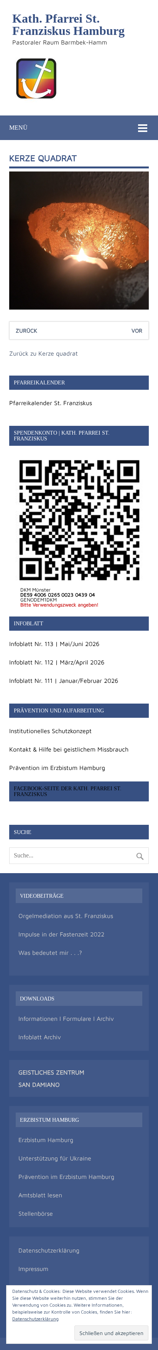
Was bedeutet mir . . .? (50, 952)
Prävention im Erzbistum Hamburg (57, 767)
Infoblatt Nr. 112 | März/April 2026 (56, 662)
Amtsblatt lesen (40, 1195)
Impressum (33, 1268)
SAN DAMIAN (36, 1084)
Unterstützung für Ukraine (54, 1158)
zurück (26, 330)
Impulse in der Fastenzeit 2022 (61, 934)
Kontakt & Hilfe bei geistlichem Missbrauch (68, 749)
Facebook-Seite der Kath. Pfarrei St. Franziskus (68, 791)
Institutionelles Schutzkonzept (50, 730)
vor (137, 330)
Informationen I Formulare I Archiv (66, 1018)
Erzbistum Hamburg (45, 1139)
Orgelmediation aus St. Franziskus (65, 915)
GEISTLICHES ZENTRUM (51, 1072)
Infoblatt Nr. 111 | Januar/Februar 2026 (63, 680)
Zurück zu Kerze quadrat (43, 353)
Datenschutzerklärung (48, 1250)
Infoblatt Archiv (39, 1037)
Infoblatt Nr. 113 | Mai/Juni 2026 (54, 643)
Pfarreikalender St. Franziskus (50, 402)
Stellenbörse (35, 1213)
